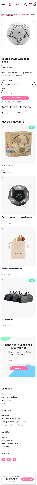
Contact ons (6, 437)
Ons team (5, 394)
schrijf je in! (19, 368)
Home (3, 14)
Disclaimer (5, 446)
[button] (32, 22)
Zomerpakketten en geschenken (13, 422)
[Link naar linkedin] (14, 459)
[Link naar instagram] (9, 459)
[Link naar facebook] (3, 459)
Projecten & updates (9, 397)
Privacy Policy (6, 440)
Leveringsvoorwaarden (10, 443)
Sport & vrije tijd (20, 14)
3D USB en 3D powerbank (10, 419)
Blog (3, 403)
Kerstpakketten (7, 415)
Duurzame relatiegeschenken (12, 425)
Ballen (27, 14)
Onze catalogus (10, 14)
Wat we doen (6, 400)
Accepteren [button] (27, 479)
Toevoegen (15, 97)
